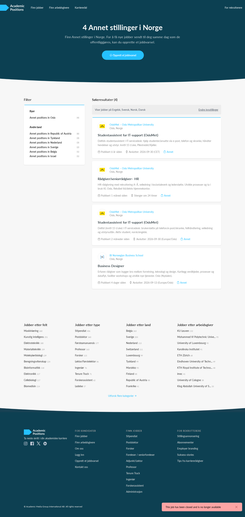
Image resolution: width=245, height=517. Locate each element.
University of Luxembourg (193, 343)
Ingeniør (81, 367)
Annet (169, 152)
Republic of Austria (138, 380)
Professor (82, 349)
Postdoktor (83, 337)
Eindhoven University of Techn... (196, 361)
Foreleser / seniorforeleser (140, 454)
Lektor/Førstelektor (87, 361)
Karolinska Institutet (189, 349)
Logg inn (79, 454)
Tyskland (132, 361)
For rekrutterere (233, 7)
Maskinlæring (33, 330)
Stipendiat (82, 330)
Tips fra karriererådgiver (190, 461)
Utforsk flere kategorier (121, 396)
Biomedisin (32, 386)
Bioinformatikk (34, 367)
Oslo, (113, 128)
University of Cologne (190, 380)
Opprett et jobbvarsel (124, 55)
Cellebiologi (32, 380)
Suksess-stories (185, 454)
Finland (131, 373)
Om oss (79, 448)
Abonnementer (185, 442)
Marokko (132, 367)
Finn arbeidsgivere (59, 7)
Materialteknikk (34, 349)
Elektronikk (32, 373)
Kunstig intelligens (36, 337)
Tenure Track (83, 373)
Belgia (131, 330)
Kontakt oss (81, 467)
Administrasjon (134, 491)
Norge (119, 128)
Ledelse (80, 386)
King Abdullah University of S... (195, 386)
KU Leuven (185, 330)
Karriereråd (81, 7)
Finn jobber (37, 7)
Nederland (134, 343)
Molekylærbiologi (35, 355)
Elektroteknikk (33, 343)
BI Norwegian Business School (126, 255)
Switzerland (134, 349)
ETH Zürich (185, 355)
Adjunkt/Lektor (134, 461)
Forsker (81, 355)
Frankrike (132, 386)
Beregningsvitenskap (37, 361)
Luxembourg (134, 355)
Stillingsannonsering (188, 436)
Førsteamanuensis (87, 343)
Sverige (132, 337)
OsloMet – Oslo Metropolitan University (132, 124)
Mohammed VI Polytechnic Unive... (197, 337)
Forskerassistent (85, 380)
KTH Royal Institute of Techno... (196, 367)
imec (181, 373)
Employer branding (187, 448)
